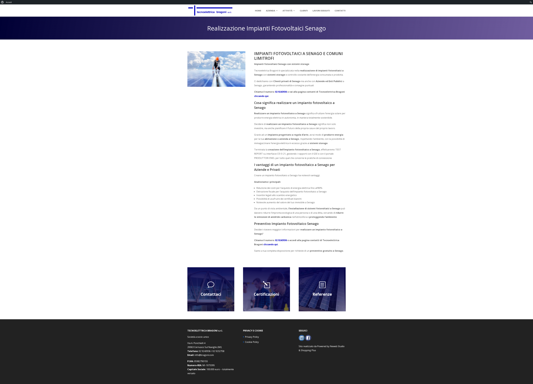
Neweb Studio (337, 346)
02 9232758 (218, 351)
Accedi (9, 2)
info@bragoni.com (204, 355)
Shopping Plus (308, 350)
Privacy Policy (252, 336)
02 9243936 (281, 91)
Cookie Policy (252, 342)
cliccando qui (261, 96)
